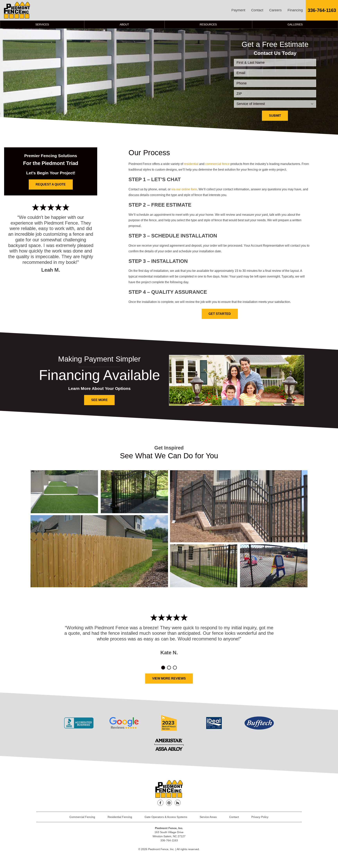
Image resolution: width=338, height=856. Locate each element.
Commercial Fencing (82, 816)
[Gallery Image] (64, 491)
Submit (275, 115)
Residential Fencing (120, 816)
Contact (257, 10)
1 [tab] (163, 667)
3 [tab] (174, 667)
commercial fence (217, 164)
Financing (295, 10)
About (124, 24)
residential (191, 164)
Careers (275, 10)
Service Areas (208, 816)
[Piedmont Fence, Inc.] (17, 10)
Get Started (220, 313)
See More (99, 400)
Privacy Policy (259, 816)
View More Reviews (169, 678)
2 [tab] (169, 667)
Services (42, 24)
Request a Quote (51, 184)
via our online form (184, 189)
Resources (208, 24)
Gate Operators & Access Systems (166, 816)
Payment (238, 10)
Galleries (295, 24)
